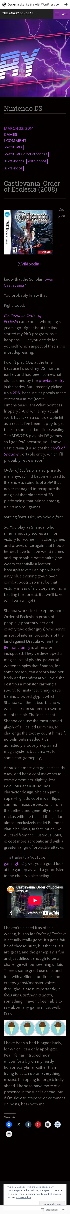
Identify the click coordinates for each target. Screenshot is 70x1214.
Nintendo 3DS (37, 161)
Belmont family (17, 647)
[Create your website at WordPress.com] (35, 4)
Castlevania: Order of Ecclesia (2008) (32, 186)
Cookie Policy (23, 1197)
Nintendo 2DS (14, 161)
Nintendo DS (13, 168)
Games (10, 134)
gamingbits (13, 863)
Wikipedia (29, 264)
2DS (16, 393)
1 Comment (15, 140)
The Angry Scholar (17, 13)
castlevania (13, 147)
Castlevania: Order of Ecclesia (26, 154)
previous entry (52, 380)
